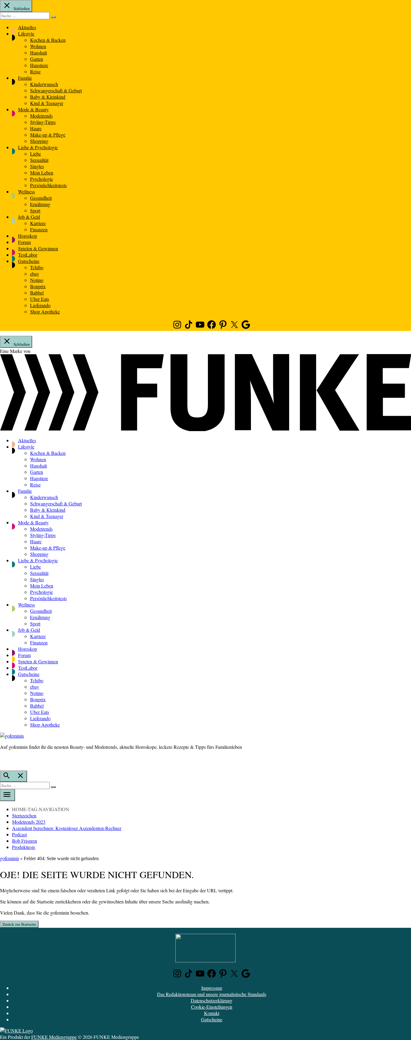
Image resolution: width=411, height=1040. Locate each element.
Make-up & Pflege (47, 134)
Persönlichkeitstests (48, 185)
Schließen (21, 8)
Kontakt (211, 1013)
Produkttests (23, 847)
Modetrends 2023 (28, 822)
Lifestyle (26, 33)
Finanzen (39, 229)
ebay (34, 273)
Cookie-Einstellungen (211, 1007)
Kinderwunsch (44, 84)
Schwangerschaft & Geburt (56, 90)
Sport (35, 210)
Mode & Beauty (33, 109)
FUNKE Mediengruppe (54, 1037)
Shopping (39, 141)
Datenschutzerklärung (211, 1000)
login (3, 759)
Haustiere (39, 65)
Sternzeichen (24, 815)
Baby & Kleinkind (47, 97)
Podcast (19, 834)
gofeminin (9, 858)
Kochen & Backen (48, 40)
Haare (36, 128)
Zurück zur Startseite (19, 924)
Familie (25, 78)
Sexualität (39, 160)
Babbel (37, 292)
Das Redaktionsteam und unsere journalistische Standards (211, 994)
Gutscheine (28, 261)
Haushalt (38, 52)
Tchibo (36, 267)
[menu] (7, 795)
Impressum (211, 988)
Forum (24, 242)
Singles (37, 166)
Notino (36, 280)
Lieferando (40, 305)
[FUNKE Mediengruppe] (16, 1030)
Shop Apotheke (45, 311)
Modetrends (41, 116)
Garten (36, 59)
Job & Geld (29, 217)
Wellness (26, 191)
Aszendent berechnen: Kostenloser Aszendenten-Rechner (66, 828)
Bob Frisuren (24, 841)
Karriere (38, 223)
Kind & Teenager (46, 103)
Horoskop (27, 236)
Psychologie (41, 179)
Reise (35, 71)
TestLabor (27, 255)
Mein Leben (41, 172)
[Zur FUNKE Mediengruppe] (205, 429)
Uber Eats (39, 299)
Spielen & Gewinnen (38, 248)
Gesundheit (41, 198)
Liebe (35, 153)
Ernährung (40, 204)
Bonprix (38, 286)
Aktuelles (27, 27)
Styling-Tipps (43, 122)
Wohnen (38, 46)
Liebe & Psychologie (38, 147)
